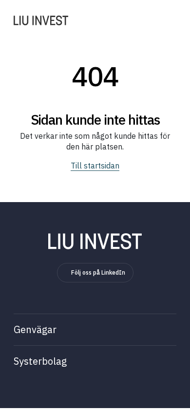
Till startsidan (95, 165)
